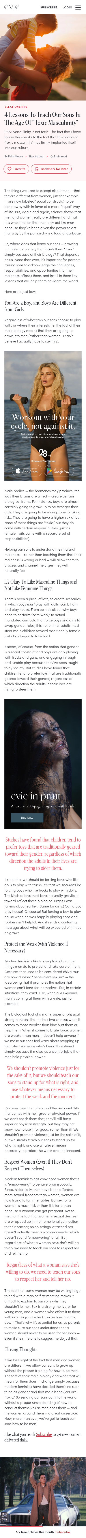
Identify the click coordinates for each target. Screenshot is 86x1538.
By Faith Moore (13, 156)
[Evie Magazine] (11, 7)
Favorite (19, 168)
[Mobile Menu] (78, 7)
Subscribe (44, 1434)
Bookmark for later (54, 168)
